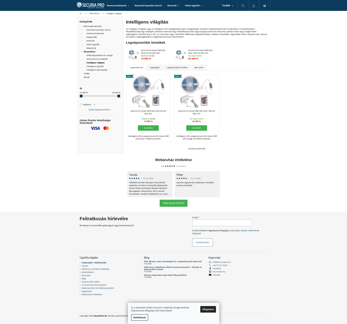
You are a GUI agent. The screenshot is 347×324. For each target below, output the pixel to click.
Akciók (86, 77)
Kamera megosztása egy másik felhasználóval (165, 275)
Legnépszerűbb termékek (177, 67)
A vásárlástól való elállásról (94, 285)
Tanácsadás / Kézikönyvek (94, 262)
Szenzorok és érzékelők (96, 59)
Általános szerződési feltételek (95, 269)
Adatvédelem (88, 272)
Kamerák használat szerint (98, 30)
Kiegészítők (91, 37)
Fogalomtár (87, 291)
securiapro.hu (219, 271)
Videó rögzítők (92, 44)
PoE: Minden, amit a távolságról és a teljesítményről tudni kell (173, 261)
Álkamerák (91, 48)
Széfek (87, 73)
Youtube (216, 275)
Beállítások (139, 317)
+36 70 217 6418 (220, 265)
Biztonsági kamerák (92, 26)
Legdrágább (155, 67)
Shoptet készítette (259, 315)
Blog (84, 278)
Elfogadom (208, 309)
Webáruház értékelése (173, 160)
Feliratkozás (202, 242)
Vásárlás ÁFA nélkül (90, 281)
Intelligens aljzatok (94, 66)
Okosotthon (89, 51)
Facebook (217, 268)
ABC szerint (199, 67)
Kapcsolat (86, 275)
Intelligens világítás (95, 62)
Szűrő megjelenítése (98, 109)
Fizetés (85, 266)
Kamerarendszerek (95, 33)
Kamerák (90, 40)
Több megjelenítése (174, 203)
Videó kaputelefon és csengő (99, 55)
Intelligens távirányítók (96, 70)
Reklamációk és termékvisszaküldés (98, 288)
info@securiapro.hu (222, 262)
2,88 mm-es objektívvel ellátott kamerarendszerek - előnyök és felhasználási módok (173, 268)
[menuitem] (118, 5)
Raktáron (89, 104)
